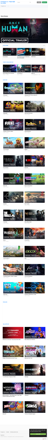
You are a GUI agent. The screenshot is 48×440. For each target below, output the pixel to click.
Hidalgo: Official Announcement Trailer (10, 358)
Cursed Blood (19, 73)
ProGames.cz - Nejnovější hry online (8, 2)
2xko (25, 258)
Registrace (44, 2)
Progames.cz (3, 6)
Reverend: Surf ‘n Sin (28, 358)
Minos (4, 240)
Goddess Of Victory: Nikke (8, 131)
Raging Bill (5, 113)
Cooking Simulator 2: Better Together (10, 276)
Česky (45, 438)
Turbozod (26, 395)
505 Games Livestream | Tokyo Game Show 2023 (11, 339)
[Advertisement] (24, 10)
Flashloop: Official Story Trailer (30, 294)
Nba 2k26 (26, 167)
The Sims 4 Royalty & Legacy (30, 413)
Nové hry (5, 80)
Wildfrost (33, 73)
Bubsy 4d (4, 413)
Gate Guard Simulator (29, 113)
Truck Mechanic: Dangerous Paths (9, 376)
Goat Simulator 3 (6, 258)
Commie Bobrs (6, 149)
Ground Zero (27, 240)
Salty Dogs (5, 294)
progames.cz (36, 74)
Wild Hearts (33, 56)
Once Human (4, 16)
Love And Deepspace (28, 276)
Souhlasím (38, 434)
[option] (10, 54)
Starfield (4, 203)
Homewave (5, 95)
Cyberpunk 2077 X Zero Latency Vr (31, 95)
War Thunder (27, 203)
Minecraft (5, 185)
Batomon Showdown (28, 185)
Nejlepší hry (6, 324)
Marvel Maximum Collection (30, 339)
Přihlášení (39, 2)
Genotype (26, 376)
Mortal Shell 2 (5, 167)
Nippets (26, 149)
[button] (8, 6)
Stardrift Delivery (28, 131)
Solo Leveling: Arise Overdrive (8, 73)
